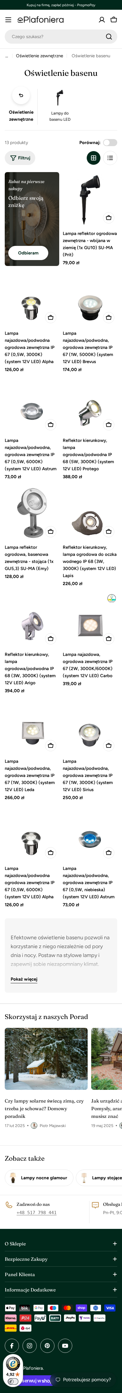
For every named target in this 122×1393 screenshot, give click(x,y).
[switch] (13, 1381)
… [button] (6, 55)
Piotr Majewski (53, 1125)
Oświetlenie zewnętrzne (39, 55)
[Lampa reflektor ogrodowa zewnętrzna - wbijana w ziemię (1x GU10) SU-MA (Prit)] (90, 199)
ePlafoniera (32, 1368)
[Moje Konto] (101, 19)
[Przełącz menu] (8, 19)
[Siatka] (93, 158)
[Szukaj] (109, 36)
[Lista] (110, 158)
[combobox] (61, 37)
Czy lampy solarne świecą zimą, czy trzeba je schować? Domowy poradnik (44, 1108)
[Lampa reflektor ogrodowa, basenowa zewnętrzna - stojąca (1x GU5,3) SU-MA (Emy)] (32, 513)
